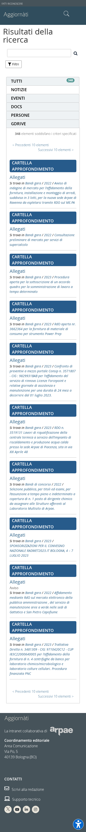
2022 (47, 183)
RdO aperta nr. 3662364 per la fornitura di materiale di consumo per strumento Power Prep (43, 329)
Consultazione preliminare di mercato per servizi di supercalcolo (42, 240)
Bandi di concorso (38, 484)
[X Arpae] (8, 809)
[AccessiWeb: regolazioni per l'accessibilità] (78, 824)
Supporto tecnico (25, 799)
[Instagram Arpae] (35, 809)
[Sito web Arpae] (61, 730)
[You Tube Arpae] (17, 809)
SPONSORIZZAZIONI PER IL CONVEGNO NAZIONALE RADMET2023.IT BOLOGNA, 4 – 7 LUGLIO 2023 (41, 551)
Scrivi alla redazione (27, 789)
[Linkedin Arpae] (26, 809)
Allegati (17, 177)
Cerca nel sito (66, 14)
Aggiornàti (15, 14)
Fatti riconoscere (12, 3)
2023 (47, 277)
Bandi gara (33, 183)
